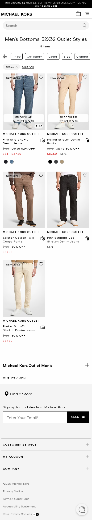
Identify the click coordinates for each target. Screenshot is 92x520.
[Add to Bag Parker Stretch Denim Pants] (86, 140)
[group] (46, 4)
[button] (82, 510)
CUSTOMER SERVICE (20, 444)
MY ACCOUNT (14, 457)
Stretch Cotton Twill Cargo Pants (18, 239)
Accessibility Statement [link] (19, 506)
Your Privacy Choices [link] (18, 514)
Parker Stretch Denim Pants (63, 141)
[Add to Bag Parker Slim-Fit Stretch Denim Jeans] (41, 326)
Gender (82, 56)
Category (34, 56)
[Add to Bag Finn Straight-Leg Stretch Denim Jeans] (86, 238)
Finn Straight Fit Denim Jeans (15, 141)
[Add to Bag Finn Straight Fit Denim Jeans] (41, 140)
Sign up (78, 417)
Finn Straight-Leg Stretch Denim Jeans (63, 239)
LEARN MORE (50, 6)
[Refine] (5, 56)
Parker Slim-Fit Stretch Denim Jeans (19, 328)
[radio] (5, 161)
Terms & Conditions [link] (16, 499)
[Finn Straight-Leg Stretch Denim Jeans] (68, 200)
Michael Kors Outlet (21, 134)
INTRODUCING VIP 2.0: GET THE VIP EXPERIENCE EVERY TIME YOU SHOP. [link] (46, 4)
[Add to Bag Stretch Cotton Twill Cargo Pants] (41, 238)
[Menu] (86, 13)
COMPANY (11, 469)
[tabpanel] (24, 101)
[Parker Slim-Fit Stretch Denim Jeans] (24, 288)
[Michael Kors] (16, 13)
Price (17, 56)
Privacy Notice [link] (13, 491)
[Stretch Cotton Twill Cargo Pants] (24, 200)
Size (67, 56)
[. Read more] (46, 365)
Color (53, 56)
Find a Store (20, 393)
